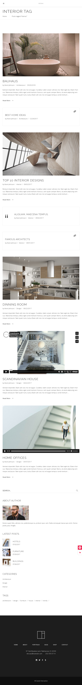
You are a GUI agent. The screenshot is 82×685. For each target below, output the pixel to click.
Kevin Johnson (9, 85)
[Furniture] (6, 552)
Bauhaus (10, 81)
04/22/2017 (27, 383)
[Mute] (71, 451)
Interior (19, 184)
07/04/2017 (16, 564)
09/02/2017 (28, 184)
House (31, 600)
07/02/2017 (16, 544)
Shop (55, 645)
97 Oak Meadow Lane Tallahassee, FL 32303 (41, 651)
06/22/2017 (27, 308)
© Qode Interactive (41, 681)
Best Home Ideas (15, 115)
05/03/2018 (31, 85)
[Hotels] (6, 543)
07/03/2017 (16, 554)
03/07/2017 (27, 462)
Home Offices (14, 457)
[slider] (75, 451)
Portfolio (36, 645)
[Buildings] (6, 562)
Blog (46, 645)
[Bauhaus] (41, 54)
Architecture (20, 85)
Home (5, 16)
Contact (65, 645)
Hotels (16, 541)
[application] (41, 451)
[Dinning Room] (41, 278)
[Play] (5, 451)
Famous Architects (17, 239)
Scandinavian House (20, 379)
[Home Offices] (41, 429)
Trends (45, 600)
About (25, 645)
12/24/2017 (34, 119)
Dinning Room (15, 304)
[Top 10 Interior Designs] (41, 153)
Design (18, 308)
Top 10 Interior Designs (23, 180)
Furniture (18, 551)
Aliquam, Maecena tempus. (31, 214)
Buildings (18, 561)
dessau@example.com (34, 654)
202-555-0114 (50, 654)
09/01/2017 (30, 243)
